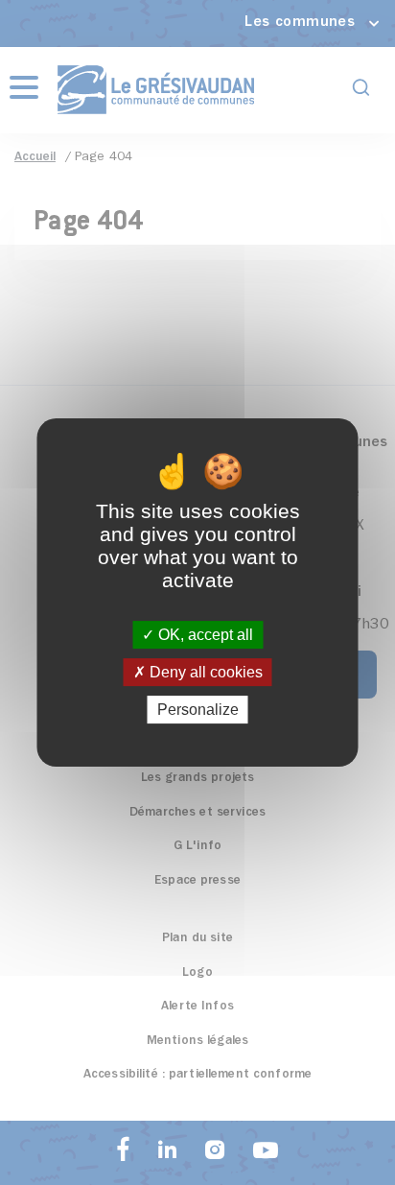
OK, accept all (203, 635)
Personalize (198, 709)
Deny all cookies (204, 672)
